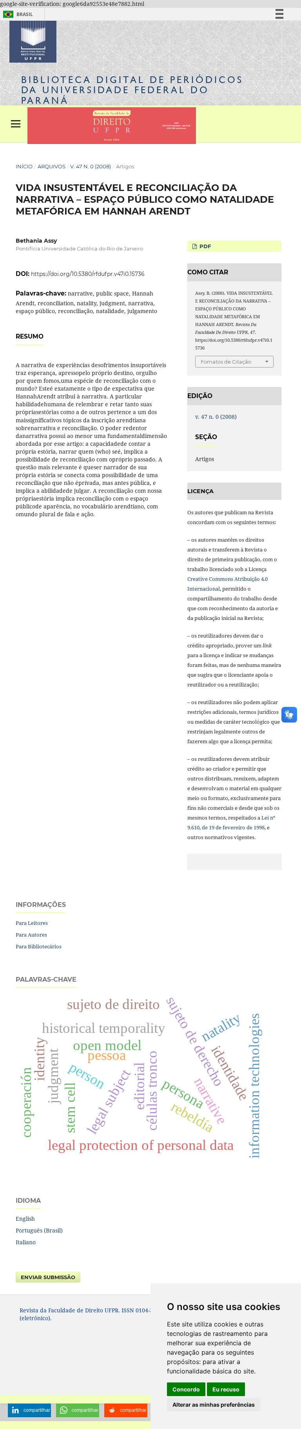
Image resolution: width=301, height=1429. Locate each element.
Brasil (16, 14)
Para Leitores (32, 922)
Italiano (26, 1242)
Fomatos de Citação (226, 362)
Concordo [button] (186, 1389)
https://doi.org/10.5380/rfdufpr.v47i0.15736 (88, 274)
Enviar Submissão (48, 1277)
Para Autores (31, 934)
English (25, 1218)
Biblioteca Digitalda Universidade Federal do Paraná (132, 89)
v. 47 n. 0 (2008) (90, 166)
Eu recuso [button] (225, 1389)
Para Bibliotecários (39, 946)
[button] (29, 1410)
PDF (204, 246)
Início (24, 166)
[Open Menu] (16, 124)
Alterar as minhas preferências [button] (213, 1404)
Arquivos (51, 166)
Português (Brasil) (39, 1230)
